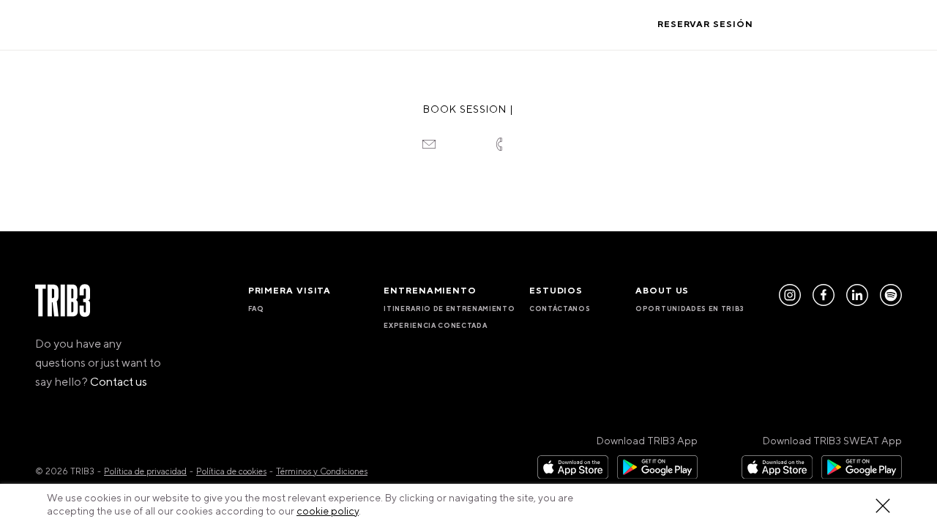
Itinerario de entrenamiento (449, 308)
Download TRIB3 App (647, 441)
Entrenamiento (352, 24)
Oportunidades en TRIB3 (689, 308)
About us (514, 24)
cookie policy (327, 511)
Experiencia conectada (435, 325)
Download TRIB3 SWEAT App (832, 441)
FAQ (256, 308)
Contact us (118, 382)
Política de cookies (231, 471)
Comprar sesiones (839, 24)
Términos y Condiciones (321, 471)
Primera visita (246, 24)
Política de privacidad (145, 471)
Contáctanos (559, 308)
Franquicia (591, 24)
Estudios (442, 24)
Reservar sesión (705, 24)
